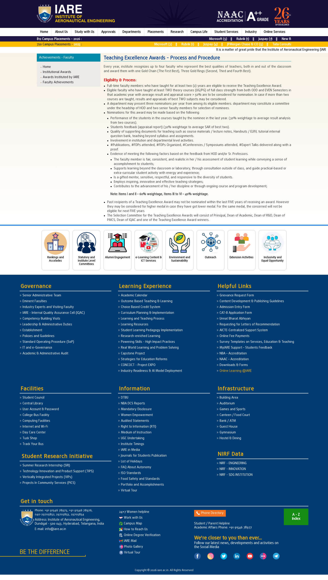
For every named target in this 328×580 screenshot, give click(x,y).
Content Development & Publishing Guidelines (252, 301)
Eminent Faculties (35, 301)
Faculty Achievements (58, 82)
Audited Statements (135, 421)
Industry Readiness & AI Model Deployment (151, 371)
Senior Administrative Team (42, 295)
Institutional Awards (57, 72)
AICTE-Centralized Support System (244, 330)
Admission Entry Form (235, 307)
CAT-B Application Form (236, 313)
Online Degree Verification (142, 535)
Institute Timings (132, 444)
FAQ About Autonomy (136, 467)
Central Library (33, 403)
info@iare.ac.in (55, 529)
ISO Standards (131, 473)
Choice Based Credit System (140, 307)
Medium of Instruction (136, 432)
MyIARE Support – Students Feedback (246, 347)
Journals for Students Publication (144, 455)
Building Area (229, 397)
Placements (156, 32)
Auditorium (227, 403)
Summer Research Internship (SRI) (46, 465)
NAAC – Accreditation (234, 359)
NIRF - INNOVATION (233, 469)
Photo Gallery (133, 547)
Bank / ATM (228, 421)
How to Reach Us (136, 529)
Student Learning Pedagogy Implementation (152, 330)
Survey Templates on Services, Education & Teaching (257, 342)
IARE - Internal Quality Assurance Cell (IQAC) (54, 313)
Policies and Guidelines (38, 336)
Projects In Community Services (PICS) (49, 483)
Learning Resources (134, 324)
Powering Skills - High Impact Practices (148, 342)
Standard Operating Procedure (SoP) (48, 342)
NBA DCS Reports (133, 403)
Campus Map (133, 523)
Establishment (32, 330)
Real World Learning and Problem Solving (150, 347)
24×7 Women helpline (134, 512)
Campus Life (199, 32)
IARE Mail (130, 541)
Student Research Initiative (57, 456)
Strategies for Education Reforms (144, 359)
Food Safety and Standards (140, 479)
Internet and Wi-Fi (35, 426)
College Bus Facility (36, 415)
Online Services (274, 32)
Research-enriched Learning (140, 336)
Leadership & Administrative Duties (47, 324)
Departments (131, 32)
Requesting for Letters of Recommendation (250, 324)
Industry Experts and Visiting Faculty (48, 307)
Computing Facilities (36, 421)
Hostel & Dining (230, 438)
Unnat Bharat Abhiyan (235, 318)
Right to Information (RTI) (138, 426)
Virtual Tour (129, 490)
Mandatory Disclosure (136, 409)
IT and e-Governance (37, 347)
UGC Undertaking (132, 438)
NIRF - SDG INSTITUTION (236, 475)
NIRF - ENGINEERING (233, 463)
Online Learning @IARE (236, 371)
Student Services (226, 32)
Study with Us (84, 32)
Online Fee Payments (234, 336)
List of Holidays (131, 461)
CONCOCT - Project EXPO (138, 365)
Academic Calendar (134, 295)
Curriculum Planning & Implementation (147, 313)
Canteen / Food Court (235, 415)
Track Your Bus (33, 444)
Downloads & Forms (234, 365)
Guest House (229, 426)
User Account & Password (41, 409)
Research (177, 32)
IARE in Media (130, 450)
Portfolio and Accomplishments (142, 484)
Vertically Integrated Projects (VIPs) (47, 477)
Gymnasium (228, 432)
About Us (61, 32)
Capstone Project (133, 353)
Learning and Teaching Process (142, 318)
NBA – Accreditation (233, 353)
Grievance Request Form (237, 295)
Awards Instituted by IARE (61, 77)
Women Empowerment (137, 415)
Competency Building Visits (41, 318)
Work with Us (133, 518)
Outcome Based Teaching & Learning (146, 301)
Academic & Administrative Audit (45, 353)
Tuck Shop (30, 438)
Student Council (33, 397)
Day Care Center (34, 432)
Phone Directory (212, 513)
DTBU (124, 397)
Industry (251, 32)
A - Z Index (296, 517)
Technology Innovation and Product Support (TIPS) (58, 471)
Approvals (108, 32)
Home (44, 32)
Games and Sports (232, 409)
